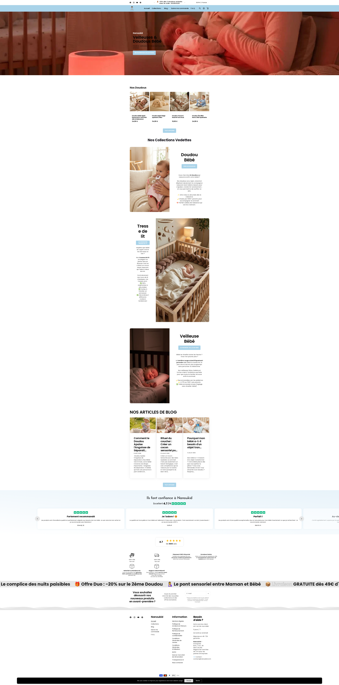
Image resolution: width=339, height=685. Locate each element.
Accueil (153, 623)
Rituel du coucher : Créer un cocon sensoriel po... (169, 446)
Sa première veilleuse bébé (189, 349)
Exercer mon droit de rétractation (178, 658)
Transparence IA (178, 662)
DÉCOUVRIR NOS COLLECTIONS (144, 52)
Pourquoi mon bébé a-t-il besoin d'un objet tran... (196, 445)
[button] (157, 8)
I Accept (188, 680)
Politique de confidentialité (177, 637)
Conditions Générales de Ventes (177, 642)
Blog (152, 629)
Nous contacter (177, 665)
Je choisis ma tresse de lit (142, 244)
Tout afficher (169, 132)
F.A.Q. (153, 636)
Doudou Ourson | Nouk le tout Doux (178, 116)
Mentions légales (178, 623)
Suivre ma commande (155, 633)
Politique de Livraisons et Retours (179, 627)
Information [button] (179, 618)
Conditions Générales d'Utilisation (176, 649)
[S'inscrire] (208, 595)
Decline (198, 680)
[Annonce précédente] (154, 3)
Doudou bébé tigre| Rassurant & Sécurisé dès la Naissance (139, 117)
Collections (155, 626)
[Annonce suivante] (184, 3)
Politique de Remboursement (178, 632)
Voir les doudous (189, 168)
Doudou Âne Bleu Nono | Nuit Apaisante (199, 116)
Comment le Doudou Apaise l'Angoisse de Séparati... (142, 446)
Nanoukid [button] (157, 618)
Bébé (189, 162)
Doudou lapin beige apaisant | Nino (158, 116)
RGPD (174, 654)
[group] (169, 43)
